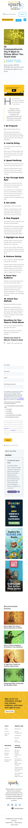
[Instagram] (12, 805)
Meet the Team (7, 734)
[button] (25, 19)
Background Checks (8, 760)
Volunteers (9, 61)
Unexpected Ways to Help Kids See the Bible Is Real (14, 684)
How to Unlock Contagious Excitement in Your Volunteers (13, 646)
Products (7, 757)
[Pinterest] (20, 805)
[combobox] (10, 14)
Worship (17, 738)
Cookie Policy (9, 822)
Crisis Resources (18, 741)
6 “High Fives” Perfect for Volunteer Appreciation (12, 665)
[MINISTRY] (14, 785)
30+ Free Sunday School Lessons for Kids (18, 753)
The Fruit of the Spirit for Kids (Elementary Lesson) (18, 762)
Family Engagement (18, 732)
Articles (7, 748)
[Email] (18, 492)
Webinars (7, 751)
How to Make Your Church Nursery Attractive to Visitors (13, 627)
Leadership (18, 735)
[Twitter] (16, 805)
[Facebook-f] (8, 805)
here (20, 340)
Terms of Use (14, 825)
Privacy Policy (18, 822)
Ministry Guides (7, 754)
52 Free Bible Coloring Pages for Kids (19, 775)
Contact (7, 731)
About (6, 729)
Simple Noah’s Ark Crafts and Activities (19, 769)
